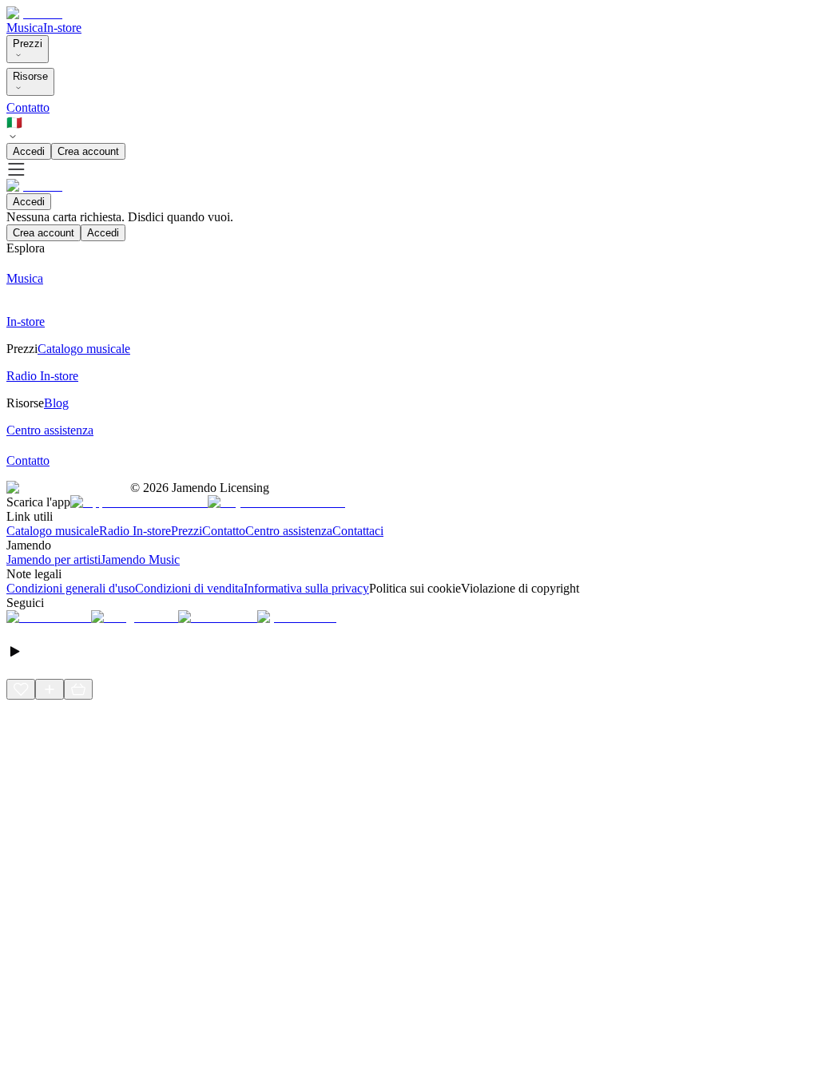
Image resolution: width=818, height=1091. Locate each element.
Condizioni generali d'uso (70, 588)
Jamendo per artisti (53, 559)
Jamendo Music (140, 559)
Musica (24, 27)
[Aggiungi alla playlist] (49, 689)
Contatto (28, 107)
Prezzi (27, 44)
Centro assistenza (288, 531)
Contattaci (357, 531)
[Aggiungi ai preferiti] (20, 689)
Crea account (88, 151)
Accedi (29, 151)
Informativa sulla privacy (306, 588)
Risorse (30, 76)
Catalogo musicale (52, 531)
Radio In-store (135, 531)
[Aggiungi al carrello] (78, 689)
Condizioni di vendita (189, 588)
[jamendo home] (34, 13)
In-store (62, 27)
